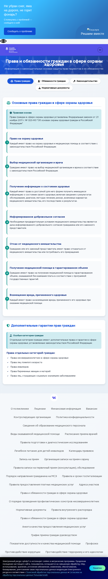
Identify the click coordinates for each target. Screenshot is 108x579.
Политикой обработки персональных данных (46, 572)
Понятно (97, 568)
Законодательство (87, 81)
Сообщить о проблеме (20, 31)
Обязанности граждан (54, 81)
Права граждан (22, 81)
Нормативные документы (56, 87)
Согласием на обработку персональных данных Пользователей (42, 573)
